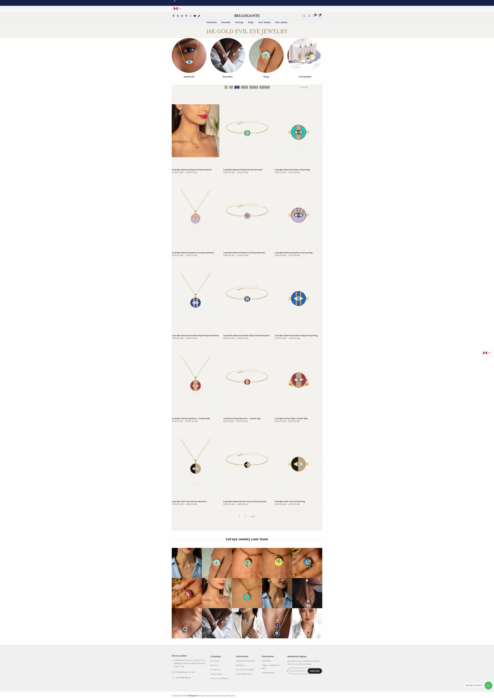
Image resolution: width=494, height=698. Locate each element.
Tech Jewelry (264, 22)
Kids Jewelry (281, 22)
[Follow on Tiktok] (199, 15)
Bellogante (230, 695)
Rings (251, 22)
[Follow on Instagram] (182, 15)
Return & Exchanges (245, 669)
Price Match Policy (244, 674)
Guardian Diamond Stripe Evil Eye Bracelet (242, 169)
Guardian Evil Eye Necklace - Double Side (191, 418)
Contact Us (215, 669)
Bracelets (226, 22)
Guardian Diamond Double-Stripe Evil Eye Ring (296, 335)
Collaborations (268, 672)
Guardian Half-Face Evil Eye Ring (290, 501)
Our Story (214, 661)
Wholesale (266, 661)
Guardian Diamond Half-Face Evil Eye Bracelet (244, 501)
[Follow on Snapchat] (190, 15)
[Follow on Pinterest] (186, 15)
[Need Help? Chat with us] (488, 685)
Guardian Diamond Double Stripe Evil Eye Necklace (195, 335)
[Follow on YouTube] (195, 15)
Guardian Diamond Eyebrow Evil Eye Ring (293, 252)
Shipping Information (245, 661)
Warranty (240, 665)
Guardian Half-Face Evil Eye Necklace (189, 501)
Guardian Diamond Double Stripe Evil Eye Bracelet (246, 335)
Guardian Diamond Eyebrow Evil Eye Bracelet (244, 252)
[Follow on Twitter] (178, 15)
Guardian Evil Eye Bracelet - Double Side (242, 418)
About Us (214, 665)
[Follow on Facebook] (173, 15)
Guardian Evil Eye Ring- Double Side (291, 418)
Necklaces (212, 22)
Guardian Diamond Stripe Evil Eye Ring (292, 169)
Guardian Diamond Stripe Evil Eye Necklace (192, 169)
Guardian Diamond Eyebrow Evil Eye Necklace (193, 252)
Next (253, 516)
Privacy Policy (216, 674)
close (173, 1)
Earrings (239, 22)
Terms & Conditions (219, 678)
